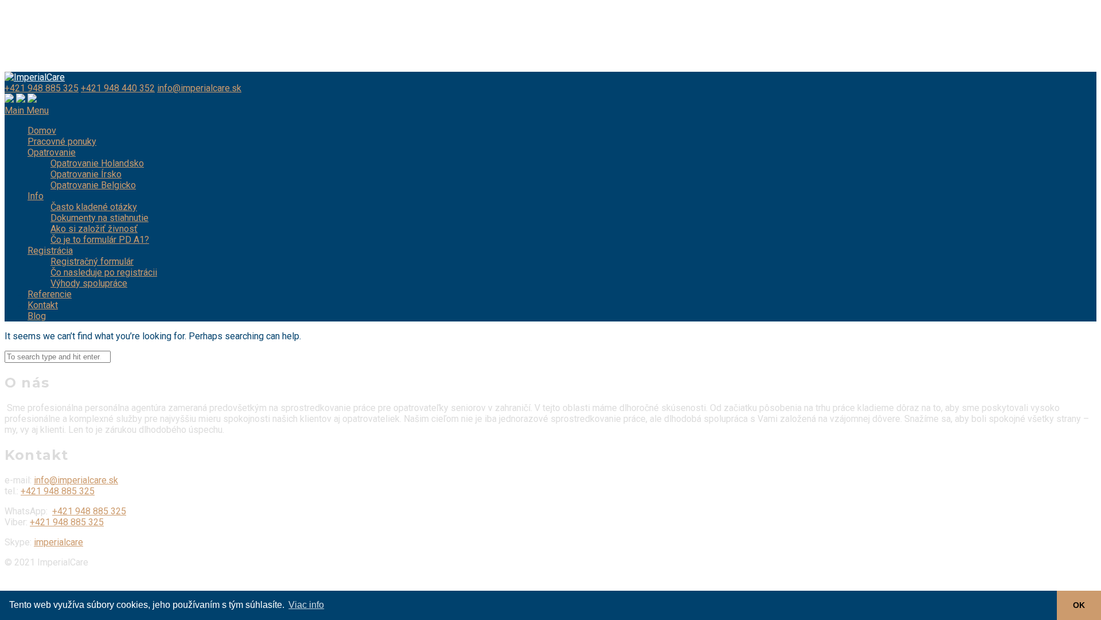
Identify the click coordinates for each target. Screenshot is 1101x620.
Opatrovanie (52, 152)
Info (36, 196)
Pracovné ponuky (62, 141)
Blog (37, 316)
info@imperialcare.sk (199, 88)
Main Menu (27, 110)
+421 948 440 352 (118, 88)
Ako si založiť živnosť (94, 228)
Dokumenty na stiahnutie (99, 217)
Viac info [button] (306, 605)
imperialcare (58, 542)
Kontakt (43, 305)
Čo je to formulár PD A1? (99, 239)
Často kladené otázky (93, 207)
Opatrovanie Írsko (86, 174)
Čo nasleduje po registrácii (103, 272)
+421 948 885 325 (42, 88)
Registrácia (50, 250)
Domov (42, 130)
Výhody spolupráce (88, 283)
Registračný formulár (92, 261)
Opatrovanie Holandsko (97, 163)
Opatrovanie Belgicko (93, 185)
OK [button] (1079, 605)
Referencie (50, 294)
